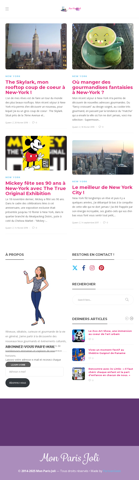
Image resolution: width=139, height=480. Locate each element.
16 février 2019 (87, 127)
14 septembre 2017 (90, 222)
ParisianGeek (112, 471)
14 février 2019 (21, 228)
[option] (103, 355)
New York (12, 76)
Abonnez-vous (17, 382)
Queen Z (9, 122)
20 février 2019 (21, 122)
